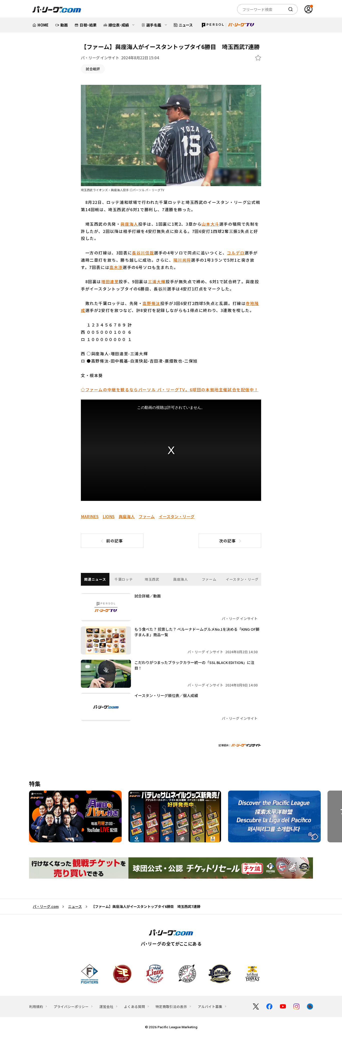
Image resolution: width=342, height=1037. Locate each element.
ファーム (147, 516)
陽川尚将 (182, 260)
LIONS (109, 516)
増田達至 (110, 281)
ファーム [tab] (209, 579)
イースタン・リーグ (177, 516)
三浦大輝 (156, 281)
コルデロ (235, 253)
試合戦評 (93, 68)
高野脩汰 (151, 303)
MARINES (90, 516)
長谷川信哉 (143, 253)
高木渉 (116, 267)
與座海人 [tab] (180, 579)
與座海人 (129, 224)
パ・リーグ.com (46, 906)
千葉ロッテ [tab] (123, 579)
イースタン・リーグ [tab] (242, 579)
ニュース (75, 906)
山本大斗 (210, 224)
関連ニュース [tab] (95, 579)
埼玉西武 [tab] (152, 579)
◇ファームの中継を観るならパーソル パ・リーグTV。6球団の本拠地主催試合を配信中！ (169, 390)
